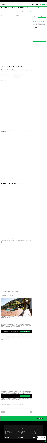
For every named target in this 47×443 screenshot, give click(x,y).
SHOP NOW (40, 418)
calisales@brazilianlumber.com (35, 428)
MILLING (6, 7)
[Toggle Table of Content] (19, 76)
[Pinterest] (33, 437)
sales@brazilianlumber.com (8, 428)
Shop (3, 7)
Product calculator (10, 7)
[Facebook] (6, 437)
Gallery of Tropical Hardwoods (18, 7)
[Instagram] (5, 437)
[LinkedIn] (7, 437)
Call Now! (42, 17)
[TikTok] (22, 437)
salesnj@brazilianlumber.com (21, 428)
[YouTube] (8, 437)
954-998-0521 (44, 4)
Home (1, 7)
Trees (16, 11)
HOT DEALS (28, 7)
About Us (24, 7)
